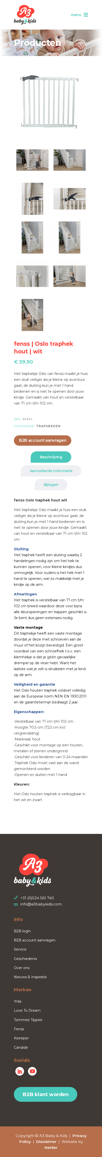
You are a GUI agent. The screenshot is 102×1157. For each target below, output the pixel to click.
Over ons (21, 968)
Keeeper (21, 1038)
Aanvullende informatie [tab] (51, 471)
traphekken (48, 426)
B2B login (22, 931)
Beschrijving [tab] (51, 457)
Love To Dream (27, 1010)
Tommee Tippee (28, 1020)
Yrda (17, 1001)
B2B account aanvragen (42, 440)
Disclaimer (46, 1141)
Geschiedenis (25, 958)
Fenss (19, 1029)
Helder (51, 1147)
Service (20, 949)
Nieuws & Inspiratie (30, 977)
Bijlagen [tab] (51, 484)
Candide (21, 1047)
